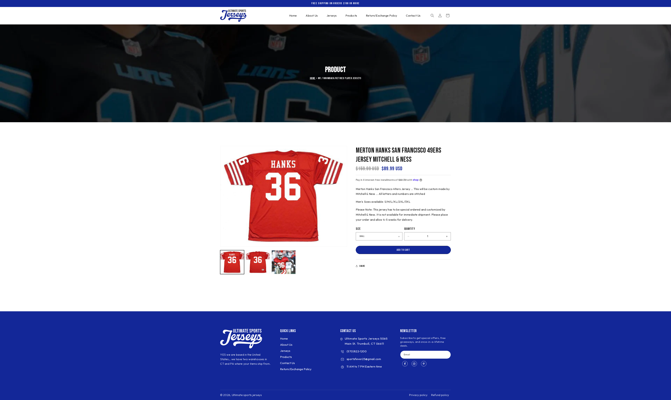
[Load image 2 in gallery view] (258, 262)
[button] (432, 15)
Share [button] (362, 266)
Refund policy (440, 395)
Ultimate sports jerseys (247, 395)
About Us (286, 345)
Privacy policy (418, 395)
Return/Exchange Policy (295, 369)
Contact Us (287, 363)
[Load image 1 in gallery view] (232, 262)
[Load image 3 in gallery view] (283, 262)
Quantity (409, 229)
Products (286, 357)
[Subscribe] (447, 355)
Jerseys (285, 351)
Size (358, 229)
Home (312, 78)
